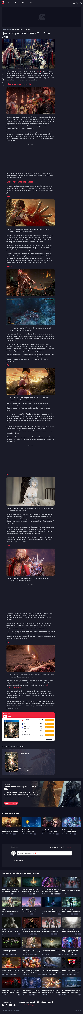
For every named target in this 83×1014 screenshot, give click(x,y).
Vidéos (32, 3)
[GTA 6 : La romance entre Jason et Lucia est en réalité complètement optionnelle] (11, 902)
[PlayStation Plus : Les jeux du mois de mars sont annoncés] (31, 822)
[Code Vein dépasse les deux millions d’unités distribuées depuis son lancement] (51, 822)
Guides (24, 3)
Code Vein (24, 754)
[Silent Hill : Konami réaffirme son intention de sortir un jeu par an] (71, 922)
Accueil (4, 29)
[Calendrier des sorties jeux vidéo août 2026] (41, 794)
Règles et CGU (78, 1010)
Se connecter (68, 847)
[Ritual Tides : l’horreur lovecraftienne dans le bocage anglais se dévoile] (11, 922)
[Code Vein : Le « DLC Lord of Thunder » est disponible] (71, 822)
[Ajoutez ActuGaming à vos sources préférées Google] (3, 71)
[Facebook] (3, 1005)
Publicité (26, 1005)
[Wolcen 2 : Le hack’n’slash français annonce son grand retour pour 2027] (11, 982)
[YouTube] (10, 1005)
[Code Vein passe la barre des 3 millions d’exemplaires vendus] (11, 822)
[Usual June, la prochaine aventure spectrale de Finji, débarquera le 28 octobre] (51, 902)
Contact (21, 1005)
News (16, 3)
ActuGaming (2, 3)
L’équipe (32, 1005)
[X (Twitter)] (7, 1005)
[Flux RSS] (14, 1005)
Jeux (9, 3)
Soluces (9, 29)
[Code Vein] (11, 762)
